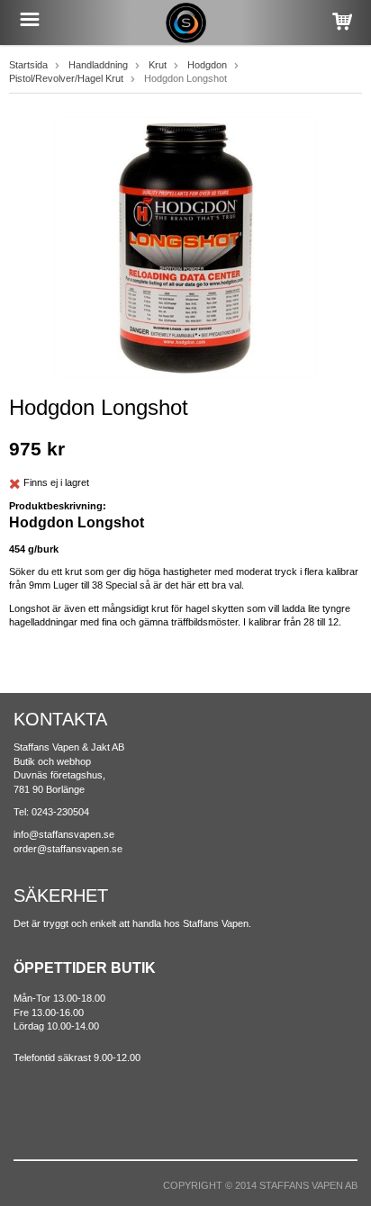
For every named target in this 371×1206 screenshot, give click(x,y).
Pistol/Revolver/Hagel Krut (66, 78)
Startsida (28, 64)
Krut (158, 64)
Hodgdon (207, 64)
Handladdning (98, 64)
